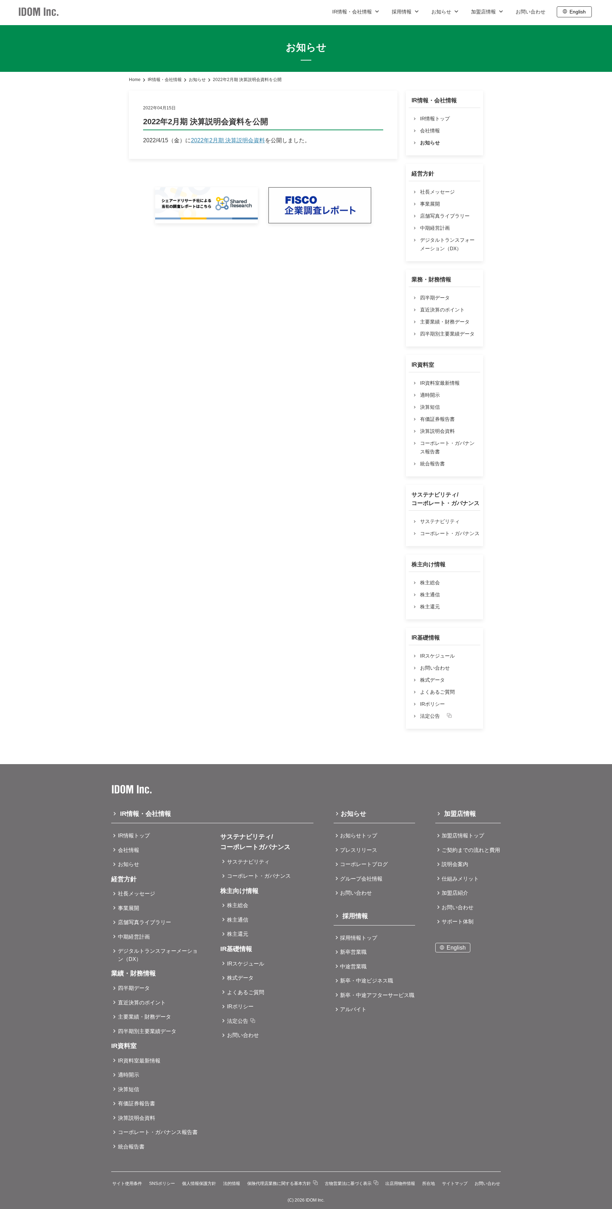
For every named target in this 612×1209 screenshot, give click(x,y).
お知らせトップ (358, 835)
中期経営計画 (435, 228)
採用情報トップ (358, 938)
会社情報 (430, 130)
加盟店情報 (484, 12)
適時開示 (430, 395)
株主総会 (430, 582)
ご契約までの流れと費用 (471, 850)
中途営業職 (353, 966)
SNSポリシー (162, 1183)
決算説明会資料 (437, 431)
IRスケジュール (437, 656)
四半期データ (435, 297)
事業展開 (430, 204)
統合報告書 (432, 463)
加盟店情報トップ (463, 835)
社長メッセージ (437, 192)
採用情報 (402, 12)
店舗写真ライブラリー (445, 216)
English (578, 12)
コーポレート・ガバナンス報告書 (447, 447)
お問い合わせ (530, 12)
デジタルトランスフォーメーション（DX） (447, 244)
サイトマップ (455, 1183)
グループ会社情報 (361, 879)
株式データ (432, 680)
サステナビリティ (440, 521)
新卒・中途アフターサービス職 (377, 995)
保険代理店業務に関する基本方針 (279, 1183)
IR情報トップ (435, 118)
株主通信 (430, 594)
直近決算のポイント (442, 310)
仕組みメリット (460, 879)
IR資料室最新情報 (440, 383)
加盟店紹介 (455, 893)
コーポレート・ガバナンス (450, 533)
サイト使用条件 (127, 1183)
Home (135, 79)
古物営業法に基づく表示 (348, 1183)
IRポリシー (432, 704)
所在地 (428, 1183)
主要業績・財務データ (445, 322)
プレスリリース (358, 850)
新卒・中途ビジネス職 (366, 981)
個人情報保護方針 (199, 1183)
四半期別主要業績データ (447, 334)
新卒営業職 (353, 952)
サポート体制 (458, 921)
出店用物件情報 (400, 1183)
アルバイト (353, 1009)
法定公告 (430, 716)
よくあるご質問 (437, 692)
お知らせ (442, 12)
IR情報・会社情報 (352, 12)
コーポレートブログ (364, 864)
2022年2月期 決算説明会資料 (228, 140)
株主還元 (430, 606)
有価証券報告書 (437, 419)
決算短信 (430, 407)
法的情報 (231, 1183)
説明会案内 (455, 864)
